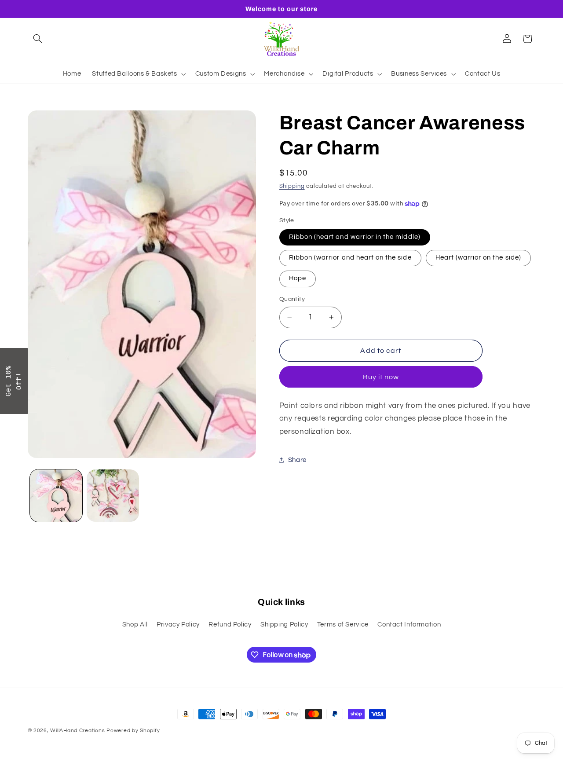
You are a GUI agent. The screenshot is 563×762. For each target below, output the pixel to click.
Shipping (292, 186)
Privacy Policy (178, 625)
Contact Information (409, 625)
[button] (38, 39)
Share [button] (297, 460)
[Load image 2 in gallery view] (113, 495)
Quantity (292, 299)
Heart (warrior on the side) (478, 257)
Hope (297, 278)
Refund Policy (229, 625)
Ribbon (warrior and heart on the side (350, 257)
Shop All (135, 625)
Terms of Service (343, 625)
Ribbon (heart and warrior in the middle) (354, 237)
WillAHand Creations (77, 730)
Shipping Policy (284, 625)
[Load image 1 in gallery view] (56, 495)
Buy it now (381, 377)
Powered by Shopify (133, 730)
